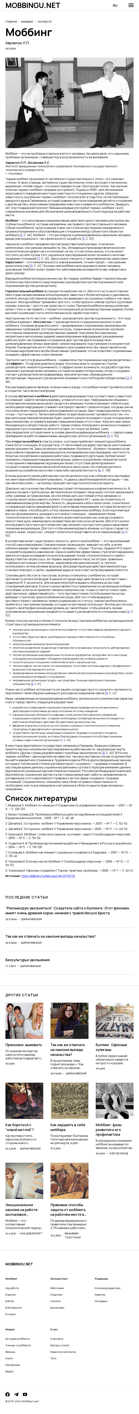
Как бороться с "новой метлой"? (19, 1127)
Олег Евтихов (118, 1153)
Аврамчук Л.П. (17, 43)
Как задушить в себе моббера (67, 1127)
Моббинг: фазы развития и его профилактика (108, 1130)
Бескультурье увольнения (27, 960)
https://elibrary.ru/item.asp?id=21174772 (48, 876)
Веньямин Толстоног (73, 1235)
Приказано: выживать (23, 1044)
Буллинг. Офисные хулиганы (111, 1047)
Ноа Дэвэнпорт (31, 1233)
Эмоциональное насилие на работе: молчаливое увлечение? (22, 1210)
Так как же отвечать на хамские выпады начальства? (50, 936)
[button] (131, 5)
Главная (11, 21)
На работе (45, 21)
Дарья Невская (31, 919)
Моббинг (27, 21)
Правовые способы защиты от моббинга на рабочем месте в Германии (67, 1210)
